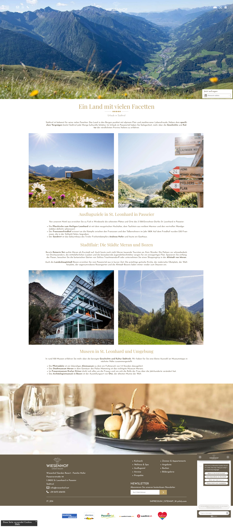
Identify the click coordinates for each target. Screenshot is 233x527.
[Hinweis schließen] (36, 522)
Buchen (165, 468)
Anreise (137, 472)
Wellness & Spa (141, 465)
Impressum (156, 501)
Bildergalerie (168, 472)
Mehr (17, 524)
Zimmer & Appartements (174, 461)
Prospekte (138, 475)
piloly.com (182, 501)
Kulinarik (138, 461)
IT (47, 501)
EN (51, 501)
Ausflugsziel (139, 468)
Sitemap (168, 501)
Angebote (166, 465)
